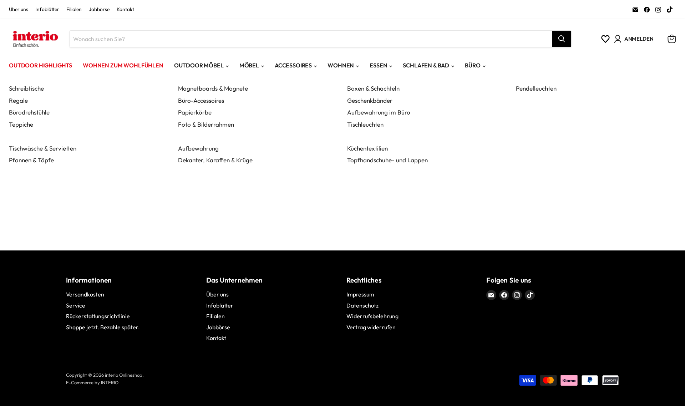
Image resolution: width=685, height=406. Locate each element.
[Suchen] (561, 39)
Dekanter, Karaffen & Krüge (215, 160)
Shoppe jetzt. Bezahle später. (103, 327)
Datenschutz (362, 305)
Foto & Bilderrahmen (206, 124)
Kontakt (125, 9)
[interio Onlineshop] (35, 38)
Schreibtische (26, 88)
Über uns (18, 9)
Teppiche (21, 124)
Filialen (74, 9)
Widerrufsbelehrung (372, 316)
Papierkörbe (195, 112)
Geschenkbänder (369, 100)
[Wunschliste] (605, 39)
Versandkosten (85, 294)
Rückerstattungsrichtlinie (98, 316)
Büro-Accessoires (201, 100)
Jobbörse (99, 9)
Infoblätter (47, 9)
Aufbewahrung (198, 148)
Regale (18, 100)
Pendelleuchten (536, 88)
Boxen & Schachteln (373, 88)
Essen (378, 65)
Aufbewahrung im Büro (378, 112)
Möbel (249, 65)
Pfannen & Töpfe (31, 160)
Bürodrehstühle (29, 112)
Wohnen (341, 65)
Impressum (360, 294)
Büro (472, 65)
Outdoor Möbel (199, 65)
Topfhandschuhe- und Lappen (387, 160)
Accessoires (293, 65)
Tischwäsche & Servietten (42, 148)
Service (75, 305)
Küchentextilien (367, 148)
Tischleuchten (365, 124)
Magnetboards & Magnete (213, 88)
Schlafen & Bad (426, 65)
